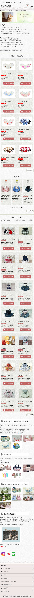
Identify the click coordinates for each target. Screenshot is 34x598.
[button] (32, 6)
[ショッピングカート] (27, 5)
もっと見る (29, 170)
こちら (19, 432)
